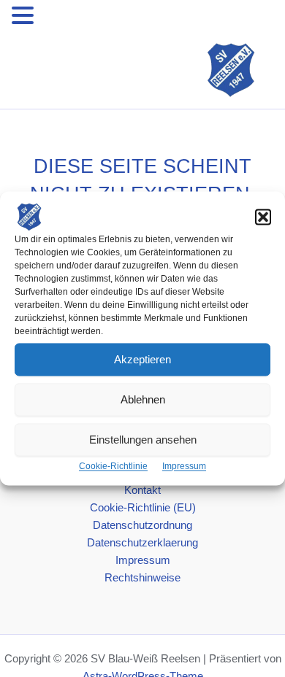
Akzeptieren (142, 359)
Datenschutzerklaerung (142, 543)
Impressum (184, 466)
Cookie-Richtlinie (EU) (143, 508)
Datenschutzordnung (142, 525)
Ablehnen (143, 399)
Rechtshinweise (142, 578)
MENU (59, 18)
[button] (263, 216)
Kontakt (142, 490)
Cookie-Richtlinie (113, 466)
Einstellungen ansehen (143, 439)
